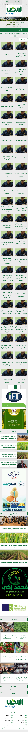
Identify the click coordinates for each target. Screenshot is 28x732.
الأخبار (23, 30)
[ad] (14, 19)
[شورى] (14, 475)
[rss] (15, 1)
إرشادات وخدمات (5, 30)
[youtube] (18, 1)
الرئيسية (20, 715)
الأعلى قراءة (13, 619)
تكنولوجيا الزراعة (13, 30)
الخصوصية (7, 725)
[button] (2, 19)
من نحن (7, 722)
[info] (10, 1)
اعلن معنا (20, 725)
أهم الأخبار (13, 513)
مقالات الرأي (7, 720)
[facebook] (21, 1)
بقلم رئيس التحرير (23, 40)
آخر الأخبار (13, 431)
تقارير (20, 30)
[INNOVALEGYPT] (14, 496)
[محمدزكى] (14, 583)
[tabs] (7, 1)
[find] (12, 1)
